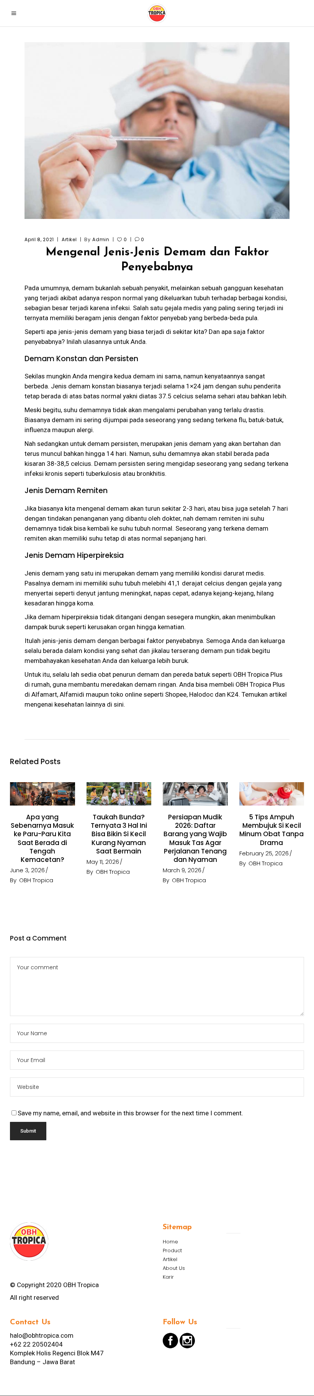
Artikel (69, 239)
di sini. (116, 704)
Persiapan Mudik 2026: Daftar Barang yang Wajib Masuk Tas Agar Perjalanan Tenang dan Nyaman (195, 838)
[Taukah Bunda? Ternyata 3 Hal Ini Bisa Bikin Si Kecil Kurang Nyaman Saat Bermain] (119, 794)
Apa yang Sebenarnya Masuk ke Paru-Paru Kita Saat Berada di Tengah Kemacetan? (42, 838)
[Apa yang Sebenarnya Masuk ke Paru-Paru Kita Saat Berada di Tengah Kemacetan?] (42, 794)
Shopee (175, 694)
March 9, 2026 (182, 870)
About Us (174, 1268)
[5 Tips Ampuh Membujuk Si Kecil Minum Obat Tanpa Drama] (271, 794)
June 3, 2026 (27, 870)
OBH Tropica (36, 880)
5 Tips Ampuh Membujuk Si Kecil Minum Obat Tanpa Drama (271, 829)
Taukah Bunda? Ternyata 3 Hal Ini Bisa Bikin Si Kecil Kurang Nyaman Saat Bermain (119, 833)
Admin (100, 239)
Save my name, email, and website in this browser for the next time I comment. (130, 1113)
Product (172, 1250)
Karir (168, 1277)
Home (170, 1241)
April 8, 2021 (39, 239)
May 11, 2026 (103, 862)
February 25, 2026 (264, 853)
